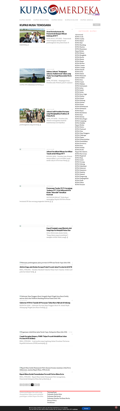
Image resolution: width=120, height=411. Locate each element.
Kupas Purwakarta (81, 152)
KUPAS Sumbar (80, 172)
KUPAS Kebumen (80, 109)
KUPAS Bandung (80, 45)
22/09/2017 (23, 301)
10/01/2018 (50, 29)
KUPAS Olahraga (80, 135)
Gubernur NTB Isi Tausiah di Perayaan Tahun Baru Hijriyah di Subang (45, 303)
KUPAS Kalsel (79, 98)
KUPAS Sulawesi (80, 168)
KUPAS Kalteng (80, 100)
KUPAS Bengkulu (80, 55)
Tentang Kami (52, 392)
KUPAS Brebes (79, 63)
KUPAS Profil (79, 150)
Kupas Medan (79, 125)
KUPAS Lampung (80, 121)
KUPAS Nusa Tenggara (82, 133)
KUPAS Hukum (80, 84)
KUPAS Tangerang (81, 176)
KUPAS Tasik (79, 181)
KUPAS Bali (79, 43)
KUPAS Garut (79, 82)
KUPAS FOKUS (79, 78)
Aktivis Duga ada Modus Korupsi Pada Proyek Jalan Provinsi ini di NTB (46, 267)
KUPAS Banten (80, 47)
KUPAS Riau (79, 158)
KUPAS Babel (79, 41)
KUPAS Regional (41, 20)
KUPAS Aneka (87, 20)
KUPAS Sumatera (80, 170)
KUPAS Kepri (79, 111)
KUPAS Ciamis (80, 66)
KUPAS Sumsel (80, 174)
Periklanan (51, 403)
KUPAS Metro (79, 127)
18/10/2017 (50, 226)
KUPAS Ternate (80, 185)
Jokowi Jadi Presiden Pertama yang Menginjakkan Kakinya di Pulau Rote (58, 114)
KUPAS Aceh (79, 37)
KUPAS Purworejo (81, 154)
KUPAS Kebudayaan (81, 107)
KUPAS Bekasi (79, 53)
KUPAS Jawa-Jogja (81, 94)
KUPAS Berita (79, 57)
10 (35, 385)
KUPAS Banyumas (81, 49)
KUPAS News (25, 20)
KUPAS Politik (79, 148)
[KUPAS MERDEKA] (60, 9)
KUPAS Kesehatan (81, 113)
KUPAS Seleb (79, 160)
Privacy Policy (52, 401)
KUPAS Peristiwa (80, 144)
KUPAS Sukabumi (81, 166)
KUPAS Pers (79, 146)
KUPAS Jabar (79, 88)
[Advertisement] (46, 58)
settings (75, 409)
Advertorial (79, 35)
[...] (27, 45)
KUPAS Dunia (79, 74)
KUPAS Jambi (79, 90)
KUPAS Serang (80, 162)
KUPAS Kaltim (79, 103)
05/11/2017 (50, 186)
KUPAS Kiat (79, 115)
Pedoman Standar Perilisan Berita (58, 398)
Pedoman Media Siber (54, 394)
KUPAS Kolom (71, 20)
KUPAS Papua (79, 137)
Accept (86, 408)
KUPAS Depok (79, 70)
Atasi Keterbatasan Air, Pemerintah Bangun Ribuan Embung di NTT (57, 34)
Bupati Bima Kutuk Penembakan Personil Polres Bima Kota (42, 374)
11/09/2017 (23, 372)
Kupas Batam (79, 51)
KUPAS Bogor (79, 61)
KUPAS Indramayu (81, 86)
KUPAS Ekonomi (80, 76)
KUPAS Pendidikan (81, 142)
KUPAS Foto (79, 80)
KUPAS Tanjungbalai (81, 179)
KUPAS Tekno (79, 183)
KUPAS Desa (57, 20)
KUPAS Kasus (79, 105)
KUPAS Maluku (80, 123)
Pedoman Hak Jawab (54, 396)
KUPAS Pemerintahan (82, 139)
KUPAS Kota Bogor (81, 119)
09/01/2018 (50, 69)
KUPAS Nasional (80, 129)
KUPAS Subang (80, 164)
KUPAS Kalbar (79, 96)
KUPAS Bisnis (79, 59)
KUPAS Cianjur (80, 68)
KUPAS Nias (79, 131)
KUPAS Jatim (79, 92)
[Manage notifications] (116, 407)
